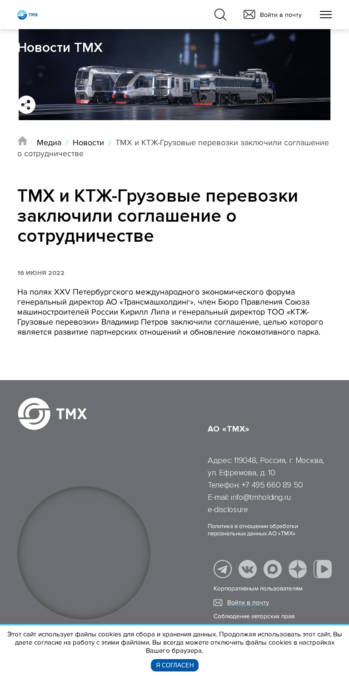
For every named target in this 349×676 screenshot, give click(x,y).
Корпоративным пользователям (258, 588)
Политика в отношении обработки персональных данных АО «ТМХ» (253, 530)
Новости (88, 142)
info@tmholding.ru (261, 497)
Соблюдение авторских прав (254, 616)
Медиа (49, 142)
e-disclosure (228, 509)
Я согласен (175, 665)
